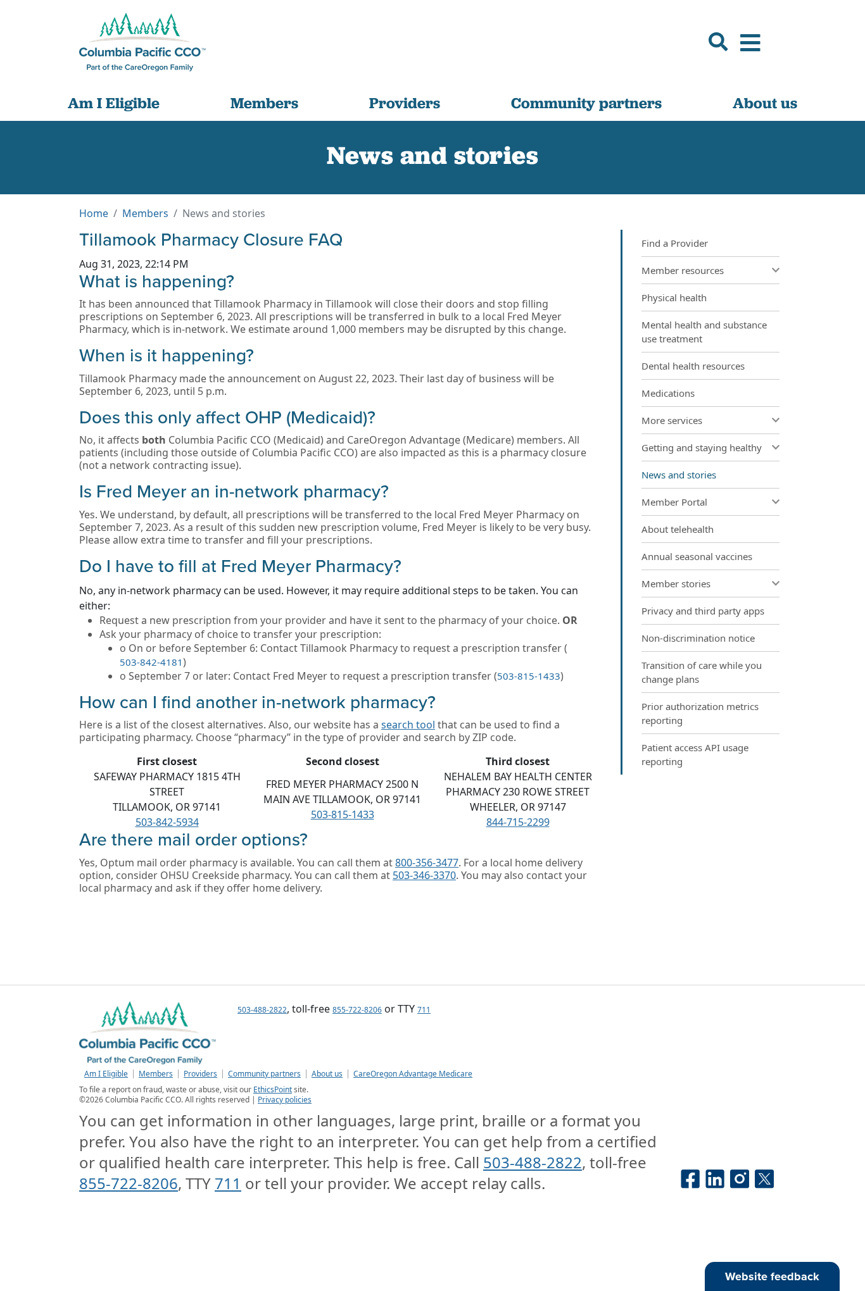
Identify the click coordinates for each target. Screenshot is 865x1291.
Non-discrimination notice (698, 638)
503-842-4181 (151, 662)
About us (765, 103)
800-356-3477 (426, 863)
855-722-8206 (357, 1009)
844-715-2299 (518, 822)
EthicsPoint (272, 1089)
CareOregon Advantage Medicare (412, 1074)
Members (264, 103)
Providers (404, 103)
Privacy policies (285, 1099)
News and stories (678, 474)
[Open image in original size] (142, 42)
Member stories (675, 583)
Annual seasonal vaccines (696, 556)
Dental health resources (693, 365)
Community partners (586, 103)
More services (671, 420)
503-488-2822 (262, 1009)
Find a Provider (674, 243)
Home (93, 213)
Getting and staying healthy (701, 447)
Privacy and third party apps (702, 610)
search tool (408, 725)
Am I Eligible (114, 103)
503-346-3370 (424, 875)
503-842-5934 (167, 822)
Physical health (674, 297)
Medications (668, 393)
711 (424, 1009)
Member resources (682, 270)
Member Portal (674, 502)
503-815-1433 (528, 676)
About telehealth (677, 529)
